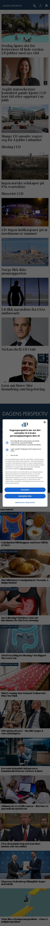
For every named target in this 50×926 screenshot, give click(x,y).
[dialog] (25, 463)
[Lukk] (44, 422)
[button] (25, 455)
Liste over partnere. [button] (26, 469)
